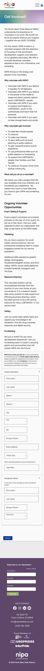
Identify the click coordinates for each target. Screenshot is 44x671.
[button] (42, 5)
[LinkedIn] (24, 608)
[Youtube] (29, 608)
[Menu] (37, 5)
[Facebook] (15, 608)
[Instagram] (19, 608)
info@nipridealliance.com (22, 621)
